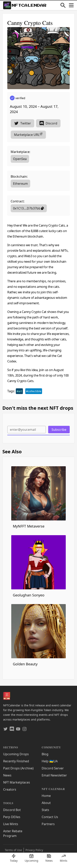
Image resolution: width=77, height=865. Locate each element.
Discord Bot (12, 810)
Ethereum (20, 183)
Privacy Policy (34, 850)
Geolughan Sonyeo (28, 595)
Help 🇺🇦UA (50, 761)
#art (19, 391)
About (46, 803)
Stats (45, 810)
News (7, 775)
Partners (48, 824)
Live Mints (10, 824)
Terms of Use (13, 850)
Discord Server (53, 768)
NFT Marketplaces (16, 782)
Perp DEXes (11, 817)
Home (46, 796)
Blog (45, 754)
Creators (9, 789)
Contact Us (50, 817)
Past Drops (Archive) (18, 768)
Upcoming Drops (16, 754)
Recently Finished (16, 761)
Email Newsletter (54, 775)
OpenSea (20, 159)
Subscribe (59, 429)
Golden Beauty (25, 664)
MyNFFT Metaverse (28, 526)
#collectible (33, 391)
